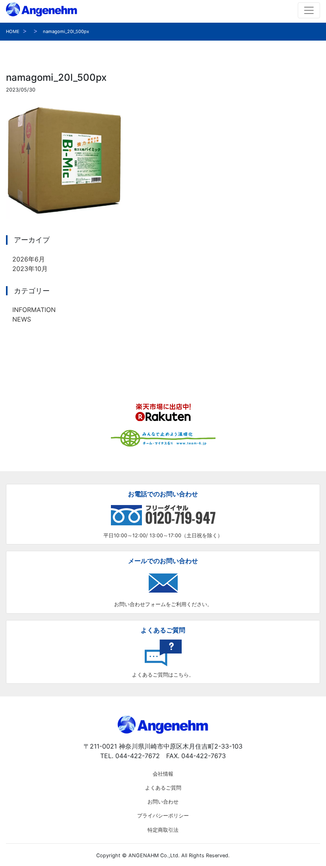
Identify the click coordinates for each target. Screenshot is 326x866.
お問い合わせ (163, 802)
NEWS (21, 319)
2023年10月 (30, 269)
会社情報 (163, 774)
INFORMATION (34, 310)
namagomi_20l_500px (66, 31)
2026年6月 (28, 259)
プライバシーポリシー (163, 816)
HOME (12, 31)
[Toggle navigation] (309, 10)
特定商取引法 (163, 830)
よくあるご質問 (163, 788)
